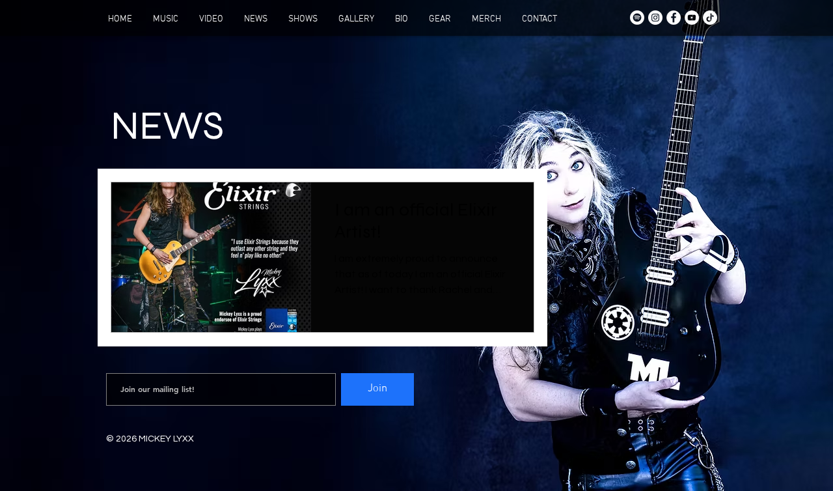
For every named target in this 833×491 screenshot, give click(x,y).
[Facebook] (673, 17)
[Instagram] (655, 17)
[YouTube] (692, 17)
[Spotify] (637, 17)
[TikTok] (710, 17)
